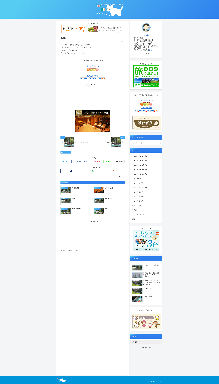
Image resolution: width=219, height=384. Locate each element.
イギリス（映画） (138, 183)
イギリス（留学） (66, 152)
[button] (160, 143)
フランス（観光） (138, 214)
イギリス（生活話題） (140, 187)
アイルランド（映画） (140, 156)
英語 (133, 219)
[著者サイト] (70, 171)
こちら (151, 50)
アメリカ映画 (136, 178)
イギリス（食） (137, 205)
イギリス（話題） (138, 201)
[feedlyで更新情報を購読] (92, 171)
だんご (146, 35)
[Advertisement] (92, 98)
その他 (134, 210)
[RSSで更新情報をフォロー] (114, 171)
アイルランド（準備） (140, 161)
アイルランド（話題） (140, 174)
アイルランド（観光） (140, 169)
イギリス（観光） (138, 196)
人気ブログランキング (92, 66)
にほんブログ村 (92, 76)
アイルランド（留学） (140, 165)
